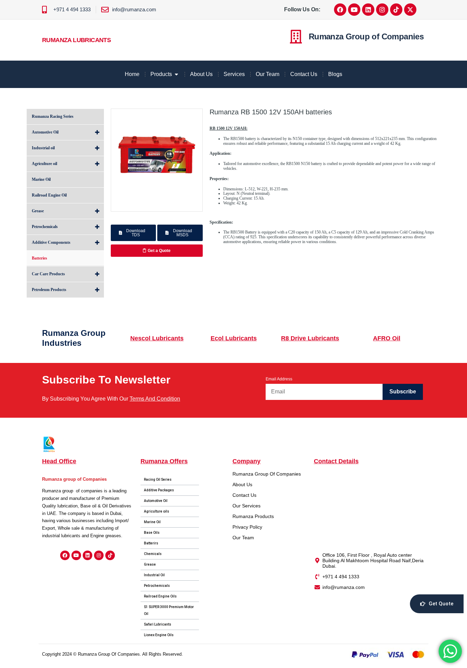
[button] (133, 233)
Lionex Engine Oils (159, 635)
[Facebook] (340, 9)
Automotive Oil (156, 501)
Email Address (279, 379)
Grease (150, 564)
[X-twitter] (410, 9)
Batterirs (151, 543)
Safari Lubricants (157, 624)
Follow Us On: (302, 9)
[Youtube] (354, 9)
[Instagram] (382, 9)
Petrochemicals (157, 586)
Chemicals (153, 554)
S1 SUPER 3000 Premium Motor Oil (169, 610)
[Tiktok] (396, 9)
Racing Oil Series (158, 479)
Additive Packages (159, 490)
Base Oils (152, 532)
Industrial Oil (154, 575)
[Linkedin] (368, 9)
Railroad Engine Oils (160, 596)
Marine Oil (152, 522)
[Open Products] (176, 74)
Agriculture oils (156, 511)
